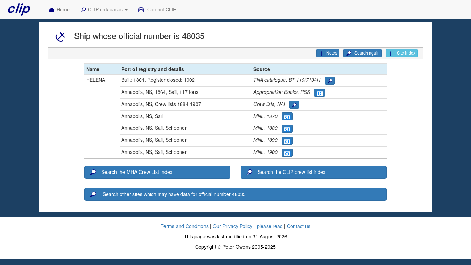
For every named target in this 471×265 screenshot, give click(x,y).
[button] (330, 81)
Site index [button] (405, 53)
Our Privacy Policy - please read (248, 226)
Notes (331, 53)
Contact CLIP (161, 9)
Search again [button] (366, 53)
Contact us (298, 226)
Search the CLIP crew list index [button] (291, 171)
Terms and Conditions (185, 226)
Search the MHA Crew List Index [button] (136, 171)
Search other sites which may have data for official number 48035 (173, 193)
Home (63, 9)
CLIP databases (106, 9)
